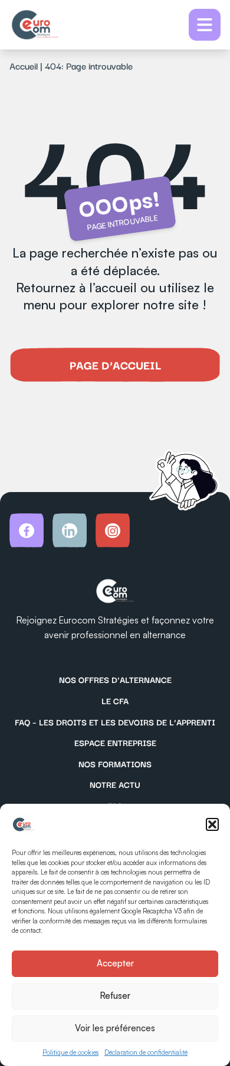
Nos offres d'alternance (115, 679)
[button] (212, 824)
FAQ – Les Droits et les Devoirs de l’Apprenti (115, 721)
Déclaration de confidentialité (146, 1052)
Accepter (115, 963)
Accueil (23, 65)
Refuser (115, 995)
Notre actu (115, 784)
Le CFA (115, 700)
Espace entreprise (115, 742)
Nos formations (115, 763)
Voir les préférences (115, 1028)
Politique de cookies (70, 1052)
